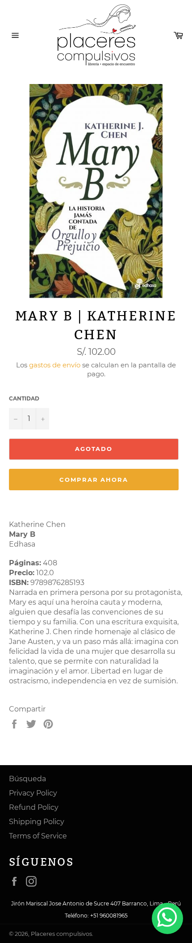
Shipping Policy (36, 821)
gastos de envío (54, 365)
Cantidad (24, 398)
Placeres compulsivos (61, 933)
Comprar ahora (93, 479)
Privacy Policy (33, 793)
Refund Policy (33, 807)
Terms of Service (38, 836)
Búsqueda (27, 779)
